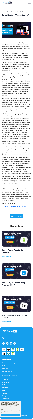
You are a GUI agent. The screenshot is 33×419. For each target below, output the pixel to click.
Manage (6, 411)
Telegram (5, 396)
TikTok (4, 385)
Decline (15, 411)
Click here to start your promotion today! (14, 206)
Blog (8, 11)
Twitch (4, 393)
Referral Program (7, 371)
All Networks (6, 398)
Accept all (10, 415)
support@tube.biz (11, 338)
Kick (3, 390)
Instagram (5, 382)
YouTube (5, 379)
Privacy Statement (7, 409)
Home (3, 11)
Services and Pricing (8, 363)
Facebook (5, 387)
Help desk (5, 368)
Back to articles (16, 216)
